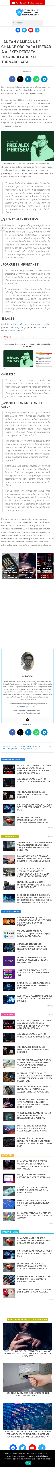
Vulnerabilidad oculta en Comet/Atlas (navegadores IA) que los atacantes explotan (34, 933)
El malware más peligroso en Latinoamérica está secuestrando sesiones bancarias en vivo (34, 1240)
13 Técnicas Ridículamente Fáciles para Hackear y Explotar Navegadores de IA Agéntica (34, 1115)
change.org (14, 327)
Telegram (37, 327)
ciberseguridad (18, 749)
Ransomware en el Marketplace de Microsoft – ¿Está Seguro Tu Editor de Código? (34, 1279)
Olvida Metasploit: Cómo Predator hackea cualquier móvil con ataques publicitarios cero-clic (34, 1089)
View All (50, 828)
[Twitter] (27, 719)
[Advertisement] (27, 614)
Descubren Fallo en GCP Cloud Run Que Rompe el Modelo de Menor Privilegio (34, 985)
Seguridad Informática (32, 747)
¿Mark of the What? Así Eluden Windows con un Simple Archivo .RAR (33, 972)
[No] (51, 1458)
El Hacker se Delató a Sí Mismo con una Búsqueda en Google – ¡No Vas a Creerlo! (34, 1215)
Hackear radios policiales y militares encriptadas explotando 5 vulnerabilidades (34, 884)
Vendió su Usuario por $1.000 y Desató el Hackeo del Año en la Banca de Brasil (32, 1190)
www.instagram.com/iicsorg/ (27, 706)
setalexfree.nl (21, 324)
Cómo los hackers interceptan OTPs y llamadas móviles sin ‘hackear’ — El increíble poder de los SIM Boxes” (27, 1353)
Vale (28, 1463)
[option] (10, 566)
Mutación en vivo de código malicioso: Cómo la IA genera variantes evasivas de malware (32, 820)
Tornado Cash (31, 749)
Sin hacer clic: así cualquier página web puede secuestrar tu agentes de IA (34, 807)
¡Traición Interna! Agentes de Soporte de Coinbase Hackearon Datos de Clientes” (33, 1202)
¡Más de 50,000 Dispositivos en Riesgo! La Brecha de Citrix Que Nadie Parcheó (32, 960)
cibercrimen (6, 749)
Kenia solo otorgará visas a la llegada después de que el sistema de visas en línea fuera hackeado (34, 858)
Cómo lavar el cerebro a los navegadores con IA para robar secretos (33, 794)
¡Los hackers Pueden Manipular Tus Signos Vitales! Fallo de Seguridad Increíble (34, 998)
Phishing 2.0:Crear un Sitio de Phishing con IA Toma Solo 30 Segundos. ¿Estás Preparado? (32, 1128)
